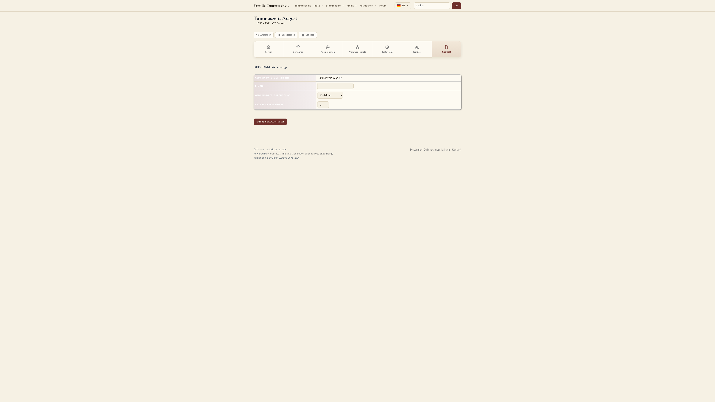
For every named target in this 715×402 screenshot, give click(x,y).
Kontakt (456, 150)
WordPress (273, 153)
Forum (382, 6)
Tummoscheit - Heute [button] (308, 6)
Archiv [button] (351, 6)
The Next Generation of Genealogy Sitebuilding (307, 153)
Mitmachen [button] (367, 6)
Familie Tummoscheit (271, 5)
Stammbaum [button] (334, 6)
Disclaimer (416, 150)
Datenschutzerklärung (437, 150)
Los (457, 5)
